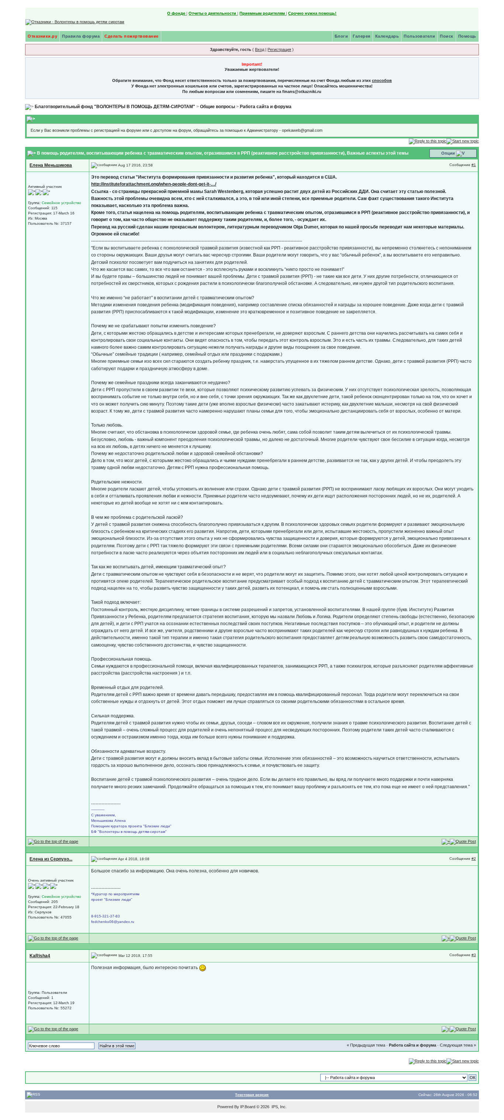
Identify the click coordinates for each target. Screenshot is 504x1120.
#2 (474, 859)
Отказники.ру (42, 36)
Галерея (361, 36)
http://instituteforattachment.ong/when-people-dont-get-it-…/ (153, 184)
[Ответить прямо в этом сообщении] (463, 841)
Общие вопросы (217, 106)
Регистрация (279, 49)
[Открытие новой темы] (462, 141)
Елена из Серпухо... (51, 859)
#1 (474, 165)
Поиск (446, 36)
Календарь (387, 36)
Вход (259, 49)
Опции (448, 153)
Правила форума (81, 36)
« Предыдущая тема (366, 1045)
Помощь (467, 36)
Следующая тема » (458, 1045)
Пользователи (419, 36)
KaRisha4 (40, 955)
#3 (474, 955)
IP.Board (247, 1107)
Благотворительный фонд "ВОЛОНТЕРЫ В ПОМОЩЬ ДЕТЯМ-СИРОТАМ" (115, 106)
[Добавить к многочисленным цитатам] (446, 841)
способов (382, 80)
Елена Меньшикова (51, 165)
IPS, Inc (279, 1107)
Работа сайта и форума (265, 106)
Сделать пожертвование (131, 36)
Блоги (341, 36)
